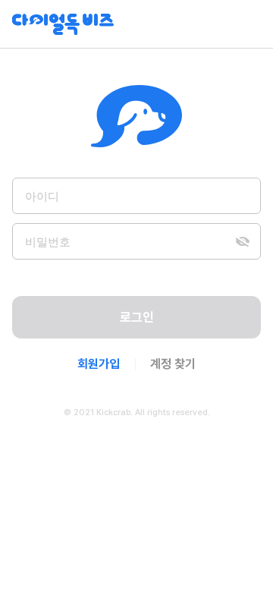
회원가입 (98, 364)
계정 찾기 (173, 364)
